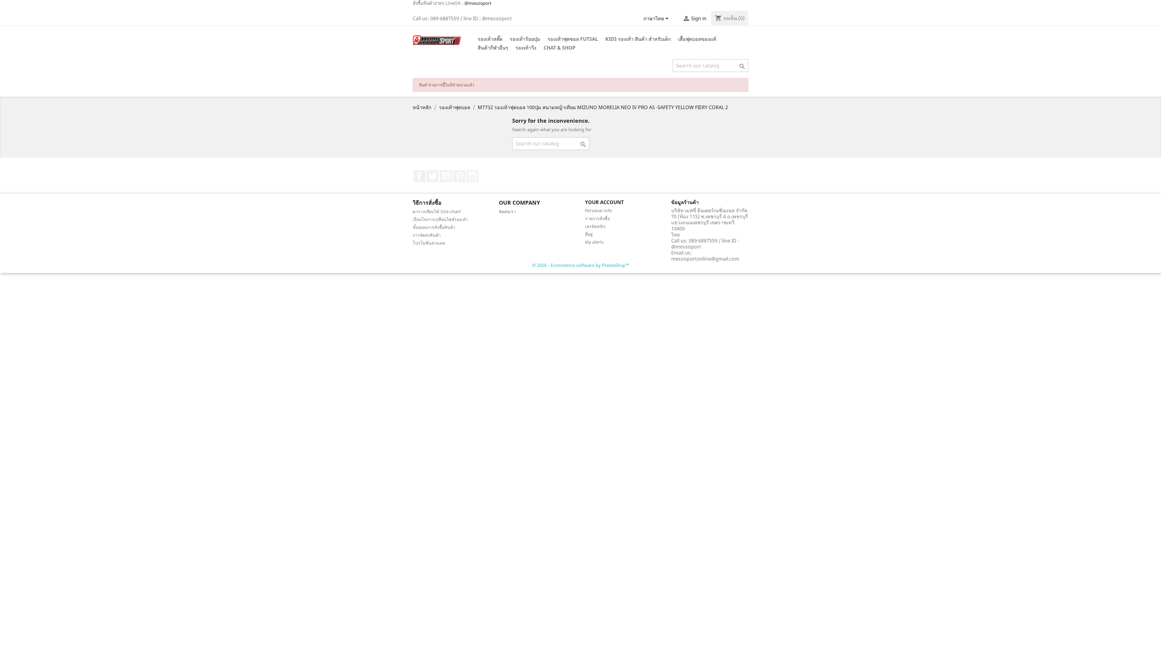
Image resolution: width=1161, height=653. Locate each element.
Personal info (598, 210)
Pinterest (459, 176)
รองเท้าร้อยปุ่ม (525, 39)
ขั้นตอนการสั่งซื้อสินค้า (434, 227)
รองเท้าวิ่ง (525, 47)
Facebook (419, 176)
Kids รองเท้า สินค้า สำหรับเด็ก (638, 39)
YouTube (446, 176)
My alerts (594, 242)
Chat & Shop (559, 47)
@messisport (477, 3)
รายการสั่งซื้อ (597, 218)
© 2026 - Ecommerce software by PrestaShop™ (580, 265)
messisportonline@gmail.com (705, 258)
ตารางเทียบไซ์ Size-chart (437, 211)
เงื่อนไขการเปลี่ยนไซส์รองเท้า (440, 219)
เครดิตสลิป (595, 226)
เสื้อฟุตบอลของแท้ (697, 39)
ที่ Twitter (433, 176)
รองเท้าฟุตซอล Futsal (573, 39)
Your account (604, 202)
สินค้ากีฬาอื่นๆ (493, 47)
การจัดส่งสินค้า (427, 235)
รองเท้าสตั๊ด (490, 39)
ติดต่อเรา (507, 211)
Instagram (473, 176)
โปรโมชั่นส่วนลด (429, 243)
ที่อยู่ (589, 234)
